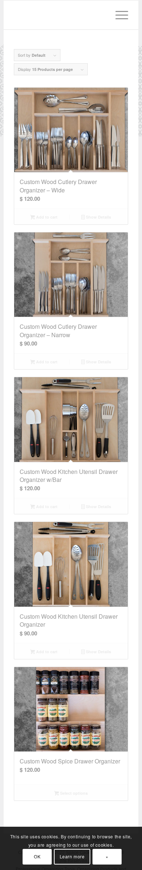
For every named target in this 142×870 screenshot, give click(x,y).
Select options (73, 793)
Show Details (98, 217)
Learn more (72, 856)
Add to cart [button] (46, 217)
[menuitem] (118, 14)
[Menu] (118, 14)
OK (37, 856)
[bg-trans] (60, 14)
